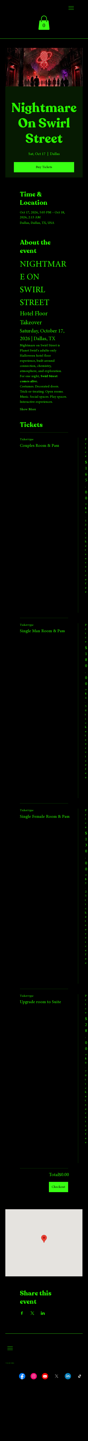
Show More (28, 409)
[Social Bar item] (22, 1376)
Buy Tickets (44, 167)
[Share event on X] (32, 1313)
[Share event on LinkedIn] (43, 1313)
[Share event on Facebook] (22, 1313)
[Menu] (71, 8)
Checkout (58, 1187)
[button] (44, 23)
